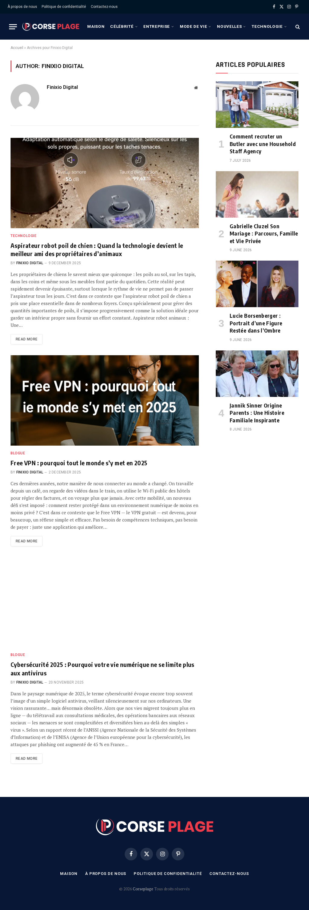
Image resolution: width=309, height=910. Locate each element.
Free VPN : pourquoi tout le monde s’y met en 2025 (79, 462)
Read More (26, 339)
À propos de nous (22, 7)
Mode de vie (193, 26)
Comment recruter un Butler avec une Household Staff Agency (263, 143)
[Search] (297, 27)
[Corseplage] (50, 27)
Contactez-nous (104, 7)
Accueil (17, 48)
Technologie (267, 26)
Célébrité (121, 26)
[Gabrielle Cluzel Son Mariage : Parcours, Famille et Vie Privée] (257, 194)
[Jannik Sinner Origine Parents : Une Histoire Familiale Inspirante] (257, 373)
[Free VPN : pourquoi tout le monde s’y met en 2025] (105, 400)
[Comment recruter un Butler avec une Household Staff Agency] (257, 104)
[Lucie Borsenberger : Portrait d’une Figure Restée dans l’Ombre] (257, 284)
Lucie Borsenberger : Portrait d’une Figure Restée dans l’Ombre (256, 323)
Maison (95, 26)
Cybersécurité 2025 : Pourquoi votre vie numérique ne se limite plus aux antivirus (102, 668)
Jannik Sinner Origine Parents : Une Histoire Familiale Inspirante (257, 413)
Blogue (18, 453)
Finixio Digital (62, 87)
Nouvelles (229, 26)
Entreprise (156, 26)
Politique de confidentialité (64, 7)
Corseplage (143, 889)
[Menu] (13, 27)
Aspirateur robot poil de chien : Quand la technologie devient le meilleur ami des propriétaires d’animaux (97, 249)
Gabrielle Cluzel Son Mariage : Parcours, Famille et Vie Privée (264, 233)
